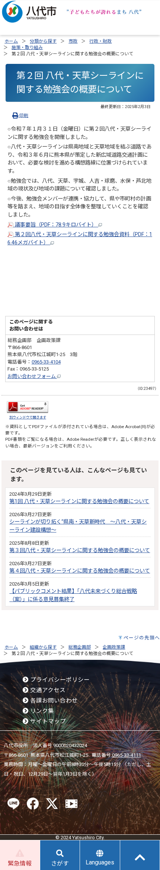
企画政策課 (114, 647)
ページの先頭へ (142, 638)
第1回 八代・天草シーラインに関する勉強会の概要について (79, 501)
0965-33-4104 (46, 362)
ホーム (11, 41)
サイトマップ (47, 721)
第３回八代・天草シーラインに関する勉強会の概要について (79, 550)
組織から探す (43, 647)
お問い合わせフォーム (32, 376)
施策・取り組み (27, 47)
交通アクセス (47, 690)
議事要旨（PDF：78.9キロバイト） (55, 225)
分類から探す (43, 41)
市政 (72, 41)
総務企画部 (79, 647)
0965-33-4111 (126, 755)
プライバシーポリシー (59, 680)
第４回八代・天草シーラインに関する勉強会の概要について (79, 571)
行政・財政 (100, 41)
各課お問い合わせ (53, 700)
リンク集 (41, 711)
